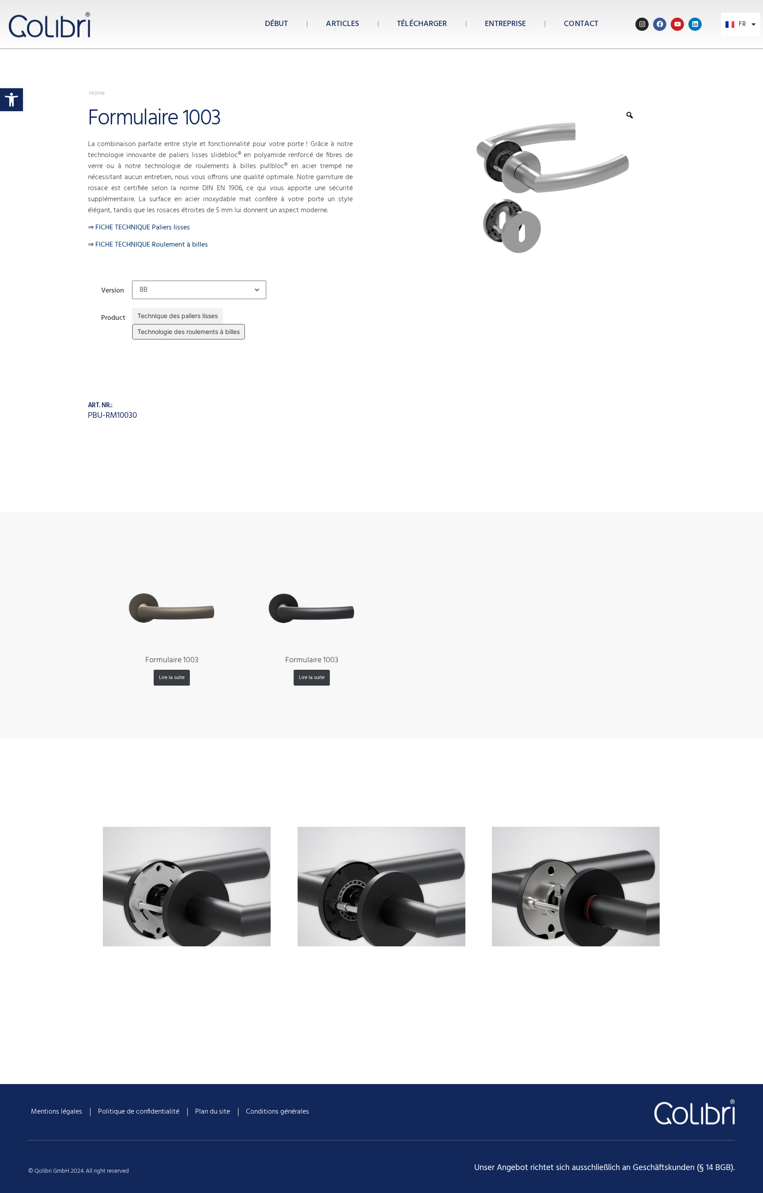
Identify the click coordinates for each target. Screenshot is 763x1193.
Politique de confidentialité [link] (138, 1112)
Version (112, 289)
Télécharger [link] (422, 24)
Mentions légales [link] (56, 1112)
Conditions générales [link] (277, 1112)
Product (113, 317)
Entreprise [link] (505, 24)
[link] (11, 99)
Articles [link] (342, 24)
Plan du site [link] (212, 1112)
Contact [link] (581, 24)
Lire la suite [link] (172, 677)
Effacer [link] (141, 346)
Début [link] (276, 24)
